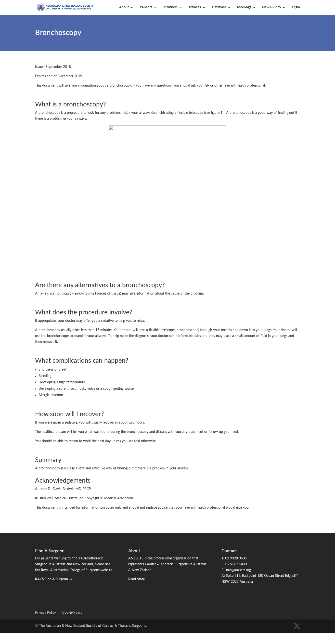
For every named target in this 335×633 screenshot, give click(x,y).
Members (170, 7)
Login (296, 7)
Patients (146, 7)
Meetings (244, 7)
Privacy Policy (45, 612)
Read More (136, 579)
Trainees (195, 7)
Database (219, 7)
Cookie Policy (72, 612)
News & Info (271, 7)
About (124, 7)
